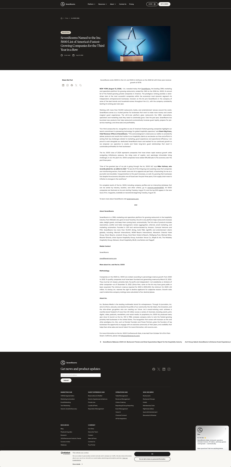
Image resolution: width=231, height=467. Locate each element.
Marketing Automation (68, 399)
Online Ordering (121, 402)
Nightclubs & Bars (148, 409)
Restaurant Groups (149, 399)
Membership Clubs (149, 405)
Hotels (145, 402)
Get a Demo (164, 4)
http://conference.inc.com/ (130, 336)
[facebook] (72, 85)
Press (66, 18)
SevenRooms (145, 89)
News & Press (92, 438)
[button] (80, 85)
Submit (66, 380)
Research (64, 435)
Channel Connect (121, 415)
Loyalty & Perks (93, 405)
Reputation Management (96, 409)
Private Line (91, 402)
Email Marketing (66, 402)
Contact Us (122, 4)
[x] (76, 85)
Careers (90, 435)
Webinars (64, 445)
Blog (62, 428)
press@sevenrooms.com (108, 258)
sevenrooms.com (133, 199)
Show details (76, 464)
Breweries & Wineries (149, 415)
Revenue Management (123, 399)
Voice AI (118, 412)
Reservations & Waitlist (95, 396)
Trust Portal (91, 445)
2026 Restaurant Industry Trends (71, 438)
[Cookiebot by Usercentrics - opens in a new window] (65, 453)
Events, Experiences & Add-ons (97, 399)
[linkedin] (63, 85)
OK (152, 454)
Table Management (122, 396)
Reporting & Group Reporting (125, 405)
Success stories (65, 441)
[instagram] (67, 85)
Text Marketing (65, 405)
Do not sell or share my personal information (152, 459)
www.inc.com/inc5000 (155, 188)
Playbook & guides (66, 432)
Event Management (122, 409)
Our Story (91, 428)
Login (150, 4)
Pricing (131, 4)
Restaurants (147, 396)
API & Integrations (121, 418)
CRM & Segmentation (67, 396)
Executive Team (93, 432)
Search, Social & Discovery (69, 409)
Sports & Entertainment (150, 412)
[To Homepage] (68, 4)
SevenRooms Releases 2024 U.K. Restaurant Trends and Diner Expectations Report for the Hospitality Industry (142, 342)
